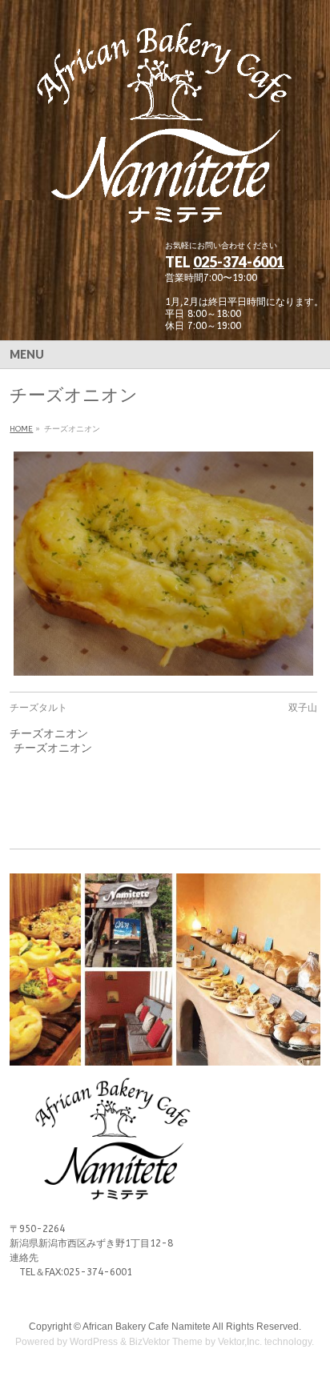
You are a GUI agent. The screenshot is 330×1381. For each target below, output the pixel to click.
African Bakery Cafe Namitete (146, 1326)
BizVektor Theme (166, 1341)
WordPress (94, 1341)
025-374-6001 (238, 262)
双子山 (302, 707)
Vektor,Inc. (240, 1341)
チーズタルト (38, 707)
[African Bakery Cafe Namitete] (165, 214)
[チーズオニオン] (163, 564)
